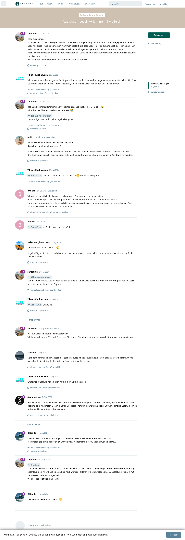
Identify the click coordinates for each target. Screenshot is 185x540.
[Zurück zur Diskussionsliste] (3, 3)
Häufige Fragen (45, 3)
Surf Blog (60, 3)
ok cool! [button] (174, 535)
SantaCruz (36, 175)
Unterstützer (74, 3)
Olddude (35, 465)
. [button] (109, 534)
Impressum (90, 3)
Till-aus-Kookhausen (41, 115)
